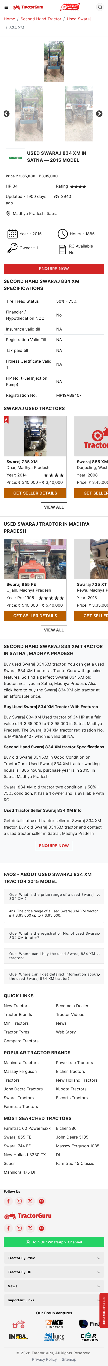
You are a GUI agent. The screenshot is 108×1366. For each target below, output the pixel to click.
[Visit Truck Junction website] (54, 1336)
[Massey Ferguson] (70, 7)
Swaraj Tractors (19, 1097)
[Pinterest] (41, 1201)
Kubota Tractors (71, 1088)
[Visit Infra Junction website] (18, 1336)
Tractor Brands (18, 1014)
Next (99, 114)
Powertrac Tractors (74, 1062)
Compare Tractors (21, 1040)
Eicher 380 (66, 1128)
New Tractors (16, 1005)
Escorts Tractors (72, 1097)
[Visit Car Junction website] (89, 1336)
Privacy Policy (44, 1359)
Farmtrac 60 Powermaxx (27, 1128)
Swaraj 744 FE (17, 1145)
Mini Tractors (16, 1023)
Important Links (21, 1300)
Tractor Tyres (16, 1031)
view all (54, 507)
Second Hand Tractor (41, 18)
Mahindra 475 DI (19, 1172)
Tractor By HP (19, 1272)
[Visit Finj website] (89, 1323)
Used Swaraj (79, 18)
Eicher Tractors (70, 1071)
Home (9, 18)
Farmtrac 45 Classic (75, 1163)
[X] (30, 1201)
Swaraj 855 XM (92, 461)
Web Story (66, 1031)
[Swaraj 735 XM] (35, 435)
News (61, 1023)
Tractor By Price (21, 1258)
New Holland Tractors (76, 1080)
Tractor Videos (70, 1014)
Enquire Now (54, 845)
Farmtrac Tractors (21, 1106)
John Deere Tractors (23, 1088)
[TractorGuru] (28, 7)
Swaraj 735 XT (92, 584)
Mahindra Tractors (21, 1062)
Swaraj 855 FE (21, 584)
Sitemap (69, 1359)
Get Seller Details (35, 493)
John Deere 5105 (72, 1137)
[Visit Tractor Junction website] (18, 1323)
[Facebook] (8, 1201)
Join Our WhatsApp (57, 1242)
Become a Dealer (72, 1005)
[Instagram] (19, 1201)
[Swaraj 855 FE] (35, 558)
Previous (6, 114)
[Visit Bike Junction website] (54, 1323)
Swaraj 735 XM (22, 461)
